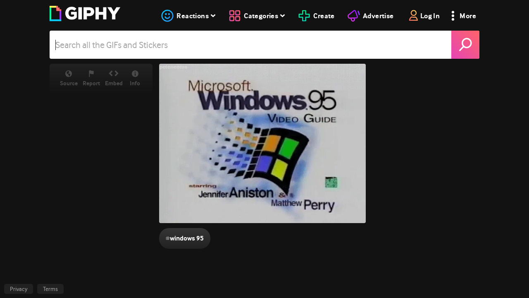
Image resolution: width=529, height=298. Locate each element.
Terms (50, 289)
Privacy (18, 289)
